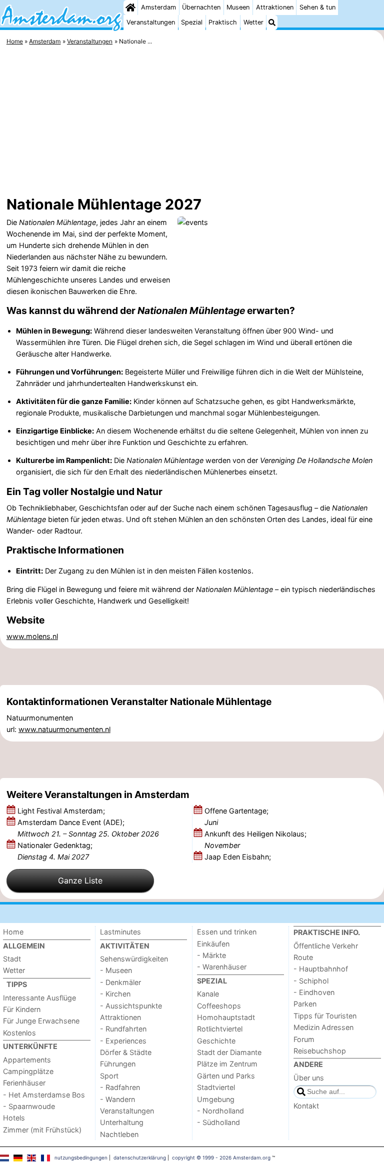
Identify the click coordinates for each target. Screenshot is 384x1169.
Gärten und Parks (226, 1076)
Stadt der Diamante (229, 1052)
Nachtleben (119, 1134)
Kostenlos (19, 1032)
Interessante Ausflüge (39, 998)
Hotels (14, 1118)
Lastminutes (120, 932)
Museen (238, 7)
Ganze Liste (80, 881)
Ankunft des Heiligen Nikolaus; (255, 840)
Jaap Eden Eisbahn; (238, 856)
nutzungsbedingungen (81, 1157)
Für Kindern (21, 1009)
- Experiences (123, 1040)
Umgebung (215, 1099)
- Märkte (211, 955)
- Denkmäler (120, 982)
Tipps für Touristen (325, 1016)
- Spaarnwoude (29, 1106)
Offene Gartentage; (236, 816)
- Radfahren (120, 1087)
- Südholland (218, 1122)
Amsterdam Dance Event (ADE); (88, 828)
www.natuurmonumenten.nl (64, 729)
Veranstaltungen (150, 22)
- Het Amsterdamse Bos (44, 1094)
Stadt (12, 958)
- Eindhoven (314, 992)
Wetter (254, 22)
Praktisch (222, 22)
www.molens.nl (32, 636)
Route (303, 957)
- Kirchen (115, 994)
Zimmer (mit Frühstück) (42, 1130)
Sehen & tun (318, 7)
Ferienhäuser (24, 1082)
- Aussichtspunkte (131, 1006)
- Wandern (117, 1099)
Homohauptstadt (226, 1017)
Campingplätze (28, 1071)
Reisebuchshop (320, 1050)
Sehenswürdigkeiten (134, 958)
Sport (109, 1076)
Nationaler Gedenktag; (55, 851)
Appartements (27, 1060)
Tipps (16, 984)
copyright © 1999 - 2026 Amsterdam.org (221, 1157)
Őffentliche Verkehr (326, 946)
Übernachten (201, 7)
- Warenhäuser (221, 966)
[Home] (131, 7)
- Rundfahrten (123, 1028)
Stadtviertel (216, 1087)
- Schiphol (311, 980)
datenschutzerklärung (140, 1157)
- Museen (116, 970)
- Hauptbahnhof (321, 968)
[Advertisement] (192, 122)
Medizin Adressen (324, 1027)
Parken (305, 1004)
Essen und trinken (226, 932)
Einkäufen (213, 944)
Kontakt (306, 1106)
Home (13, 932)
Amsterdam (158, 7)
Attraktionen (275, 7)
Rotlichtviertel (219, 1028)
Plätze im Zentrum (227, 1064)
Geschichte (216, 1040)
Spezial (191, 22)
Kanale (208, 994)
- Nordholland (220, 1110)
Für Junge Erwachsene (41, 1020)
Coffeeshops (219, 1006)
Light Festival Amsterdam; (62, 810)
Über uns (309, 1078)
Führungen (118, 1064)
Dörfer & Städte (126, 1052)
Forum (304, 1039)
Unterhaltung (122, 1122)
